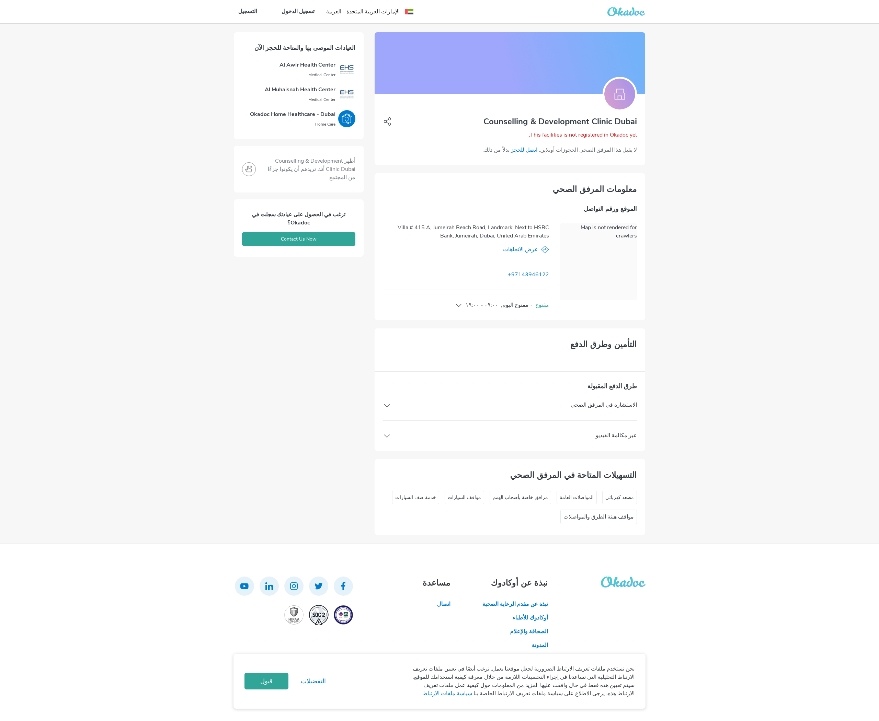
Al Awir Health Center (307, 65)
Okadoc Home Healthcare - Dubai (292, 114)
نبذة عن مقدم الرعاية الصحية (515, 604)
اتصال (443, 604)
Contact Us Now (299, 239)
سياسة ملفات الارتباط (447, 693)
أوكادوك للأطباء (530, 617)
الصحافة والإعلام (529, 631)
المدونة (540, 645)
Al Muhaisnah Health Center (300, 89)
